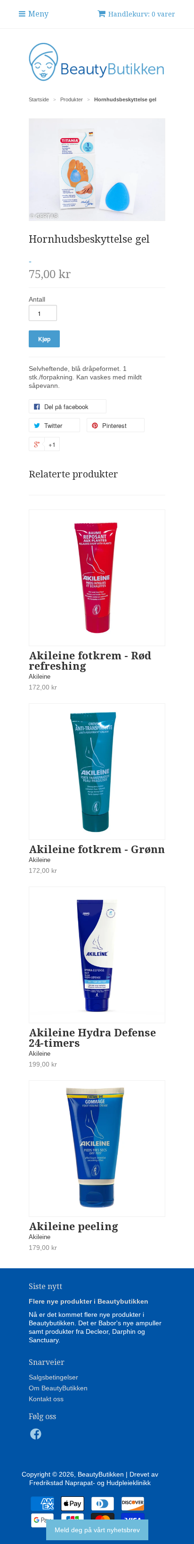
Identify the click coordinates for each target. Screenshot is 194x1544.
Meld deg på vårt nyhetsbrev (97, 1530)
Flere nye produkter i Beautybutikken (88, 1301)
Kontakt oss (46, 1399)
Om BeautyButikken (58, 1388)
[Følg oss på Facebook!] (37, 1437)
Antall (37, 299)
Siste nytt (45, 1286)
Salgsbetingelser (53, 1377)
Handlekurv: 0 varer (141, 14)
